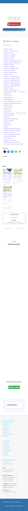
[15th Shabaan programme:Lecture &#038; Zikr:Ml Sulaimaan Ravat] (7, 171)
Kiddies (6, 428)
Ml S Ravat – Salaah (9, 64)
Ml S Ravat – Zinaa (8, 49)
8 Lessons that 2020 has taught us (12, 103)
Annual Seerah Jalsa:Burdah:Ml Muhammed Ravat (17, 176)
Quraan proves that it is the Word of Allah (13, 144)
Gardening (6, 430)
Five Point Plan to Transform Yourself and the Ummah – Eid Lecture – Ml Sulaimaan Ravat (14, 330)
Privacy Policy (19, 506)
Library (5, 453)
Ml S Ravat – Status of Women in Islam (13, 60)
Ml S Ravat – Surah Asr (9, 57)
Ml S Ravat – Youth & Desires (11, 51)
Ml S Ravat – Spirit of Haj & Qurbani (12, 62)
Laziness (6, 126)
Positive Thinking (8, 107)
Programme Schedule (9, 420)
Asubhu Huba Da (8, 97)
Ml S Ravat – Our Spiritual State (11, 68)
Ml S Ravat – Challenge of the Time (12, 78)
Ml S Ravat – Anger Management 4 (12, 86)
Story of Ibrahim (8, 138)
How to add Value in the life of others (12, 101)
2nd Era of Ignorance (9, 99)
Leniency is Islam (8, 95)
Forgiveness (7, 117)
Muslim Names (7, 451)
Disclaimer (12, 506)
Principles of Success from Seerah (12, 142)
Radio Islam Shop (8, 434)
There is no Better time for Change (12, 134)
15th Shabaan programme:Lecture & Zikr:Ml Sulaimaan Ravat (14, 268)
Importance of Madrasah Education (12, 130)
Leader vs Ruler (7, 124)
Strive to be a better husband (11, 119)
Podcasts (6, 424)
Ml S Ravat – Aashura (9, 88)
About (6, 506)
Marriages (6, 445)
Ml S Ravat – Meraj (8, 74)
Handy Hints (7, 432)
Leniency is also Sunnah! (10, 136)
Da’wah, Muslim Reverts (10, 460)
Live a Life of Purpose (9, 120)
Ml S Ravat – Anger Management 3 (12, 84)
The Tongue (6, 122)
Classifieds (6, 449)
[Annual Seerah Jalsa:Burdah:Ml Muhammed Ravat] (17, 171)
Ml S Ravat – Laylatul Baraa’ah (11, 76)
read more (9, 272)
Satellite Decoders (8, 422)
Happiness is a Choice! (9, 132)
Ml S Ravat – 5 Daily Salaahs (10, 89)
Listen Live (6, 462)
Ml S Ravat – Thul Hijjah (9, 55)
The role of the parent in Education (12, 128)
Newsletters (7, 447)
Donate (5, 436)
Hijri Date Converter (9, 464)
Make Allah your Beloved (10, 140)
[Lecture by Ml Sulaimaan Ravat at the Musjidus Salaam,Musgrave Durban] (7, 188)
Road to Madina (7, 109)
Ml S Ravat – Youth (8, 53)
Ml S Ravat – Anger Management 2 (12, 82)
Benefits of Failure (8, 105)
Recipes (6, 454)
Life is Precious (7, 111)
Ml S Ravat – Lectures (12, 372)
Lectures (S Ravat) (7, 45)
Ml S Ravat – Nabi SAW (9, 70)
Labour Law (7, 426)
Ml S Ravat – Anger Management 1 (12, 80)
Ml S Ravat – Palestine (9, 66)
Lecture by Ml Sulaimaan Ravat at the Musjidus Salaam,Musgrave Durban (7, 194)
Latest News (7, 441)
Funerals (6, 443)
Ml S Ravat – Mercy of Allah (10, 72)
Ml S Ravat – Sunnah (9, 58)
